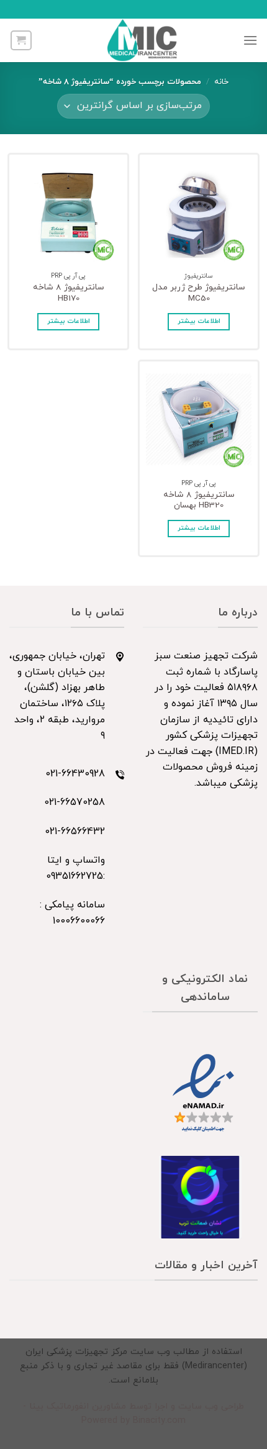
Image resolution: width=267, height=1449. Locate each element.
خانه (221, 82)
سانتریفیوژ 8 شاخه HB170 (68, 293)
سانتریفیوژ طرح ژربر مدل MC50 (198, 293)
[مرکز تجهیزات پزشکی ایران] (142, 40)
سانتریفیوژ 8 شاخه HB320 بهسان (199, 500)
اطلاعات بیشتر (199, 321)
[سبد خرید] (21, 40)
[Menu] (250, 40)
